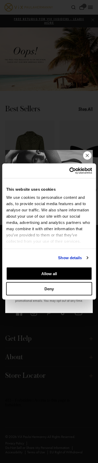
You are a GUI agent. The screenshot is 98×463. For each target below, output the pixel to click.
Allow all (49, 273)
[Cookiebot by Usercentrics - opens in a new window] (70, 170)
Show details (70, 258)
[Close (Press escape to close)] (87, 155)
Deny (49, 289)
